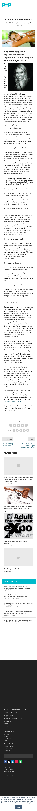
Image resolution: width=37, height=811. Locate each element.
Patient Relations (16, 598)
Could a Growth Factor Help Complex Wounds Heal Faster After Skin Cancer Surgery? (18, 621)
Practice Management (21, 23)
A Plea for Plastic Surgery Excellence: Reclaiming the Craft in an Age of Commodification (19, 595)
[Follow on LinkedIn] (12, 761)
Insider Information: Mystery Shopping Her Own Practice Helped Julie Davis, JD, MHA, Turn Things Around (18, 479)
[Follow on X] (9, 761)
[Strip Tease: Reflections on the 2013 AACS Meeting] (18, 526)
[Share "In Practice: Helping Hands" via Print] (26, 425)
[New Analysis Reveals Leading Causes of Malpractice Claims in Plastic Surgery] (18, 495)
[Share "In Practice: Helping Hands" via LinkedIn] (18, 425)
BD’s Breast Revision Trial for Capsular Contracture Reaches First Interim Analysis (17, 587)
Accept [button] (18, 807)
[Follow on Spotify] (20, 761)
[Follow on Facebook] (5, 761)
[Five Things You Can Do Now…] (18, 557)
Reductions (14, 615)
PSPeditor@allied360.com (13, 401)
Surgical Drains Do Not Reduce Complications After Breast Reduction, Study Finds (18, 612)
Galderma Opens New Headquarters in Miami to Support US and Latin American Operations (18, 604)
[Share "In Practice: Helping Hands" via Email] (22, 425)
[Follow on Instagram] (16, 761)
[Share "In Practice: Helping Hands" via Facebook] (11, 425)
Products (14, 590)
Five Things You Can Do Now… (14, 569)
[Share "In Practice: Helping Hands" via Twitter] (15, 425)
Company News (16, 607)
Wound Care (15, 623)
